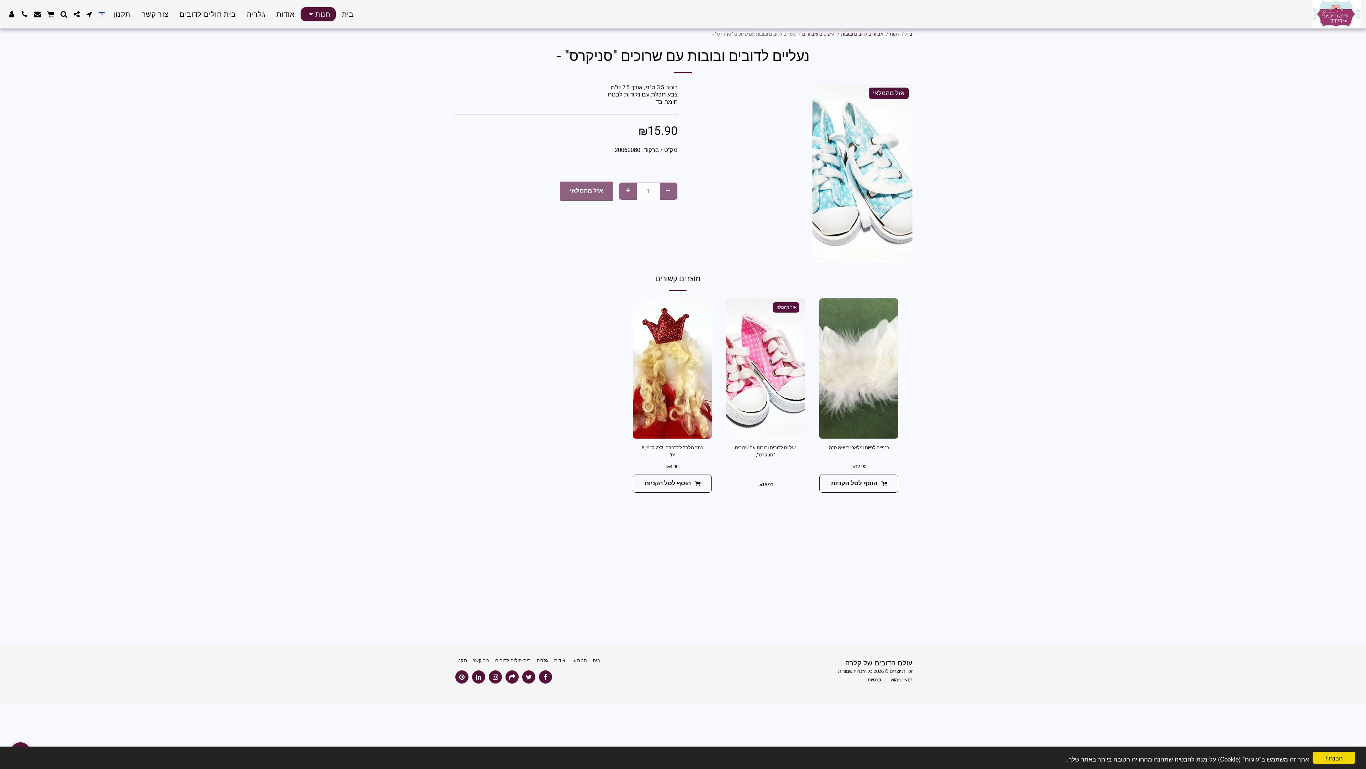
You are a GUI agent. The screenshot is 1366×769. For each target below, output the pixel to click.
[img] (858, 368)
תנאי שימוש (901, 679)
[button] (89, 14)
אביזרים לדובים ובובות (862, 34)
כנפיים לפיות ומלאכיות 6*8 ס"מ (859, 447)
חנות (894, 34)
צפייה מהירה (858, 430)
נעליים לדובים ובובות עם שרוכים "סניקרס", (765, 451)
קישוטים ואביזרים (818, 34)
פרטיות (874, 679)
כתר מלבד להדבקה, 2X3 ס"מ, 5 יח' (672, 451)
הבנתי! (1334, 757)
